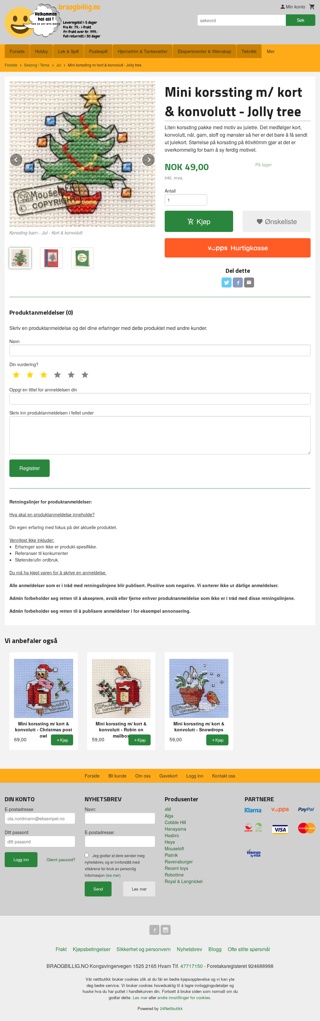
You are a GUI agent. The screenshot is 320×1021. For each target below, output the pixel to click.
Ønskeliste (280, 221)
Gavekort (168, 776)
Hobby (41, 51)
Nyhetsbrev (189, 949)
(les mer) (113, 875)
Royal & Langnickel (183, 881)
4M (168, 809)
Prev (22, 159)
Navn (14, 341)
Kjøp (203, 221)
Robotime (174, 874)
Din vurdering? (23, 364)
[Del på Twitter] (227, 282)
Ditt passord (16, 832)
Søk (300, 20)
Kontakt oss (223, 776)
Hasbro (172, 835)
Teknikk (249, 51)
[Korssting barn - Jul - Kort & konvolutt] (82, 154)
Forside (17, 51)
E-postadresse (19, 809)
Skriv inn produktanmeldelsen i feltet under (51, 413)
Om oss (143, 776)
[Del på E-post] (249, 282)
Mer (271, 51)
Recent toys (176, 868)
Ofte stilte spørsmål (249, 949)
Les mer (139, 889)
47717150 (191, 965)
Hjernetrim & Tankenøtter (143, 51)
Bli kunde (117, 776)
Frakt (61, 949)
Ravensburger (179, 861)
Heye (170, 842)
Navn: (90, 809)
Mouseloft (174, 848)
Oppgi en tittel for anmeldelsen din (43, 389)
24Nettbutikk (171, 1008)
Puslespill (98, 51)
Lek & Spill (68, 51)
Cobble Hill (175, 822)
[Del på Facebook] (238, 282)
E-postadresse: (100, 832)
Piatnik (171, 855)
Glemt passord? (61, 859)
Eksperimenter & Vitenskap (204, 51)
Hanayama (175, 829)
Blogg (215, 949)
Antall (170, 191)
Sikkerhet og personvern (144, 949)
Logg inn (194, 776)
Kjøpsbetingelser (91, 949)
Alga (169, 815)
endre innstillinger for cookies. (185, 997)
